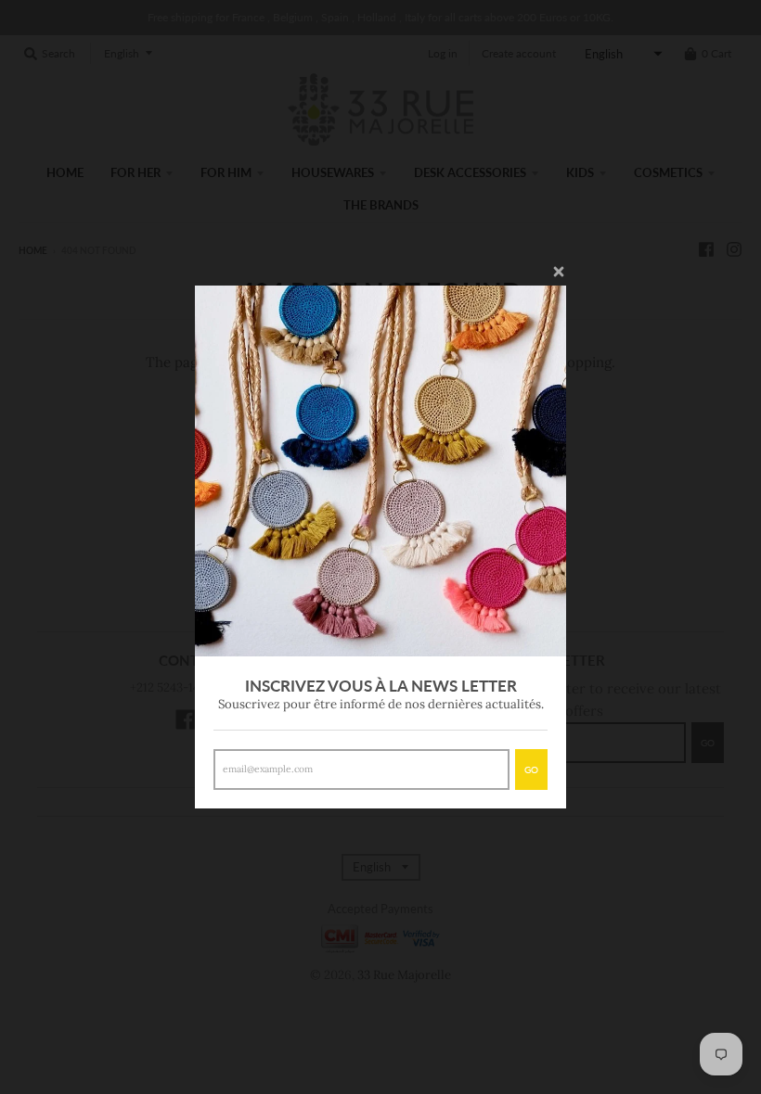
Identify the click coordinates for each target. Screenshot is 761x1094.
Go (531, 769)
